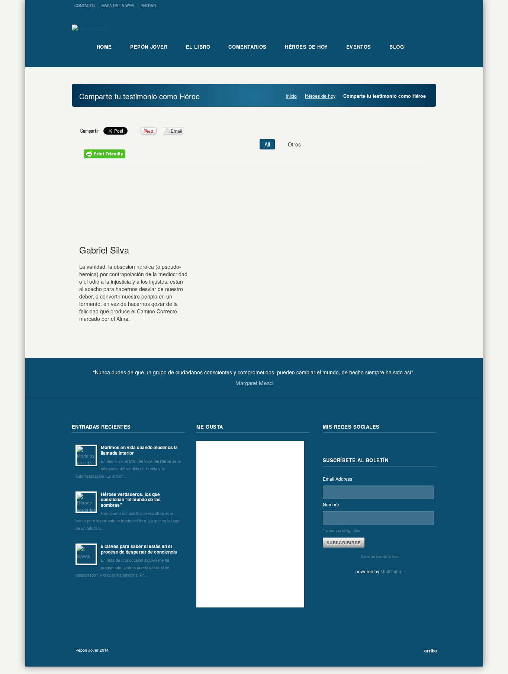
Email (378, 447)
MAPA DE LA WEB (118, 5)
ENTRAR (148, 5)
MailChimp (391, 571)
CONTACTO (84, 5)
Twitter (345, 447)
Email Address (338, 478)
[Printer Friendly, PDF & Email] (104, 156)
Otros (294, 144)
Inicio (291, 96)
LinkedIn (411, 447)
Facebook (361, 447)
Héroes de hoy (320, 96)
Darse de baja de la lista (379, 556)
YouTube (394, 447)
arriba (430, 650)
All (267, 144)
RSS (329, 447)
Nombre (331, 504)
